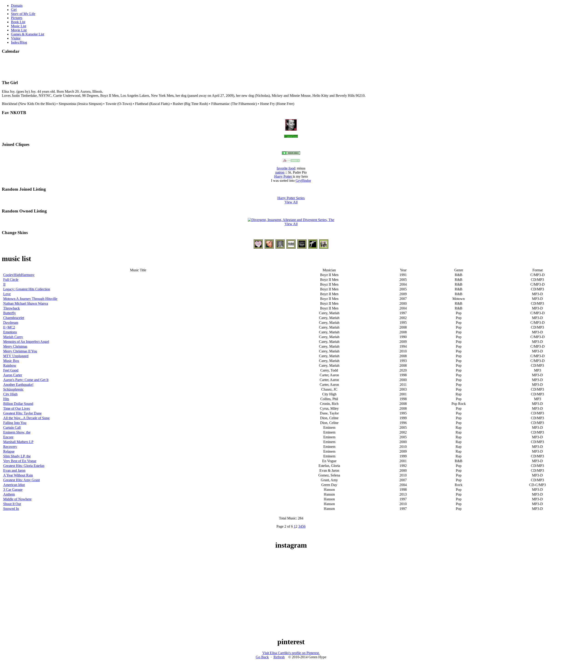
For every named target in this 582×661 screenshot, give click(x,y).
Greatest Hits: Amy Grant (21, 480)
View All (291, 202)
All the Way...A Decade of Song (26, 418)
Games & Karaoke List (27, 34)
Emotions (10, 332)
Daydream (10, 322)
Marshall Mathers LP (18, 442)
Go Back (262, 657)
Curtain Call (12, 427)
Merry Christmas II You (20, 351)
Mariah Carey (13, 337)
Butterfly (9, 313)
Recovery (10, 447)
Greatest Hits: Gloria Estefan (23, 466)
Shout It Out (12, 504)
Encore (8, 437)
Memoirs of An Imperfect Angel (26, 342)
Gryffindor (303, 180)
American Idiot (14, 485)
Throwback (11, 308)
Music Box (11, 361)
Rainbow (9, 365)
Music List (18, 26)
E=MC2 (9, 327)
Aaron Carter (12, 375)
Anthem (9, 494)
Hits (6, 399)
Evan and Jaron (14, 470)
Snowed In (11, 509)
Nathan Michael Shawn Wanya (25, 303)
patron (279, 172)
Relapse (9, 451)
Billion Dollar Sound (18, 404)
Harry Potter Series (291, 198)
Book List (18, 22)
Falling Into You (14, 423)
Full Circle (10, 280)
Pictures (16, 18)
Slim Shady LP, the (17, 456)
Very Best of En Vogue (19, 461)
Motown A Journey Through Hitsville (30, 299)
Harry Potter (283, 176)
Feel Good (10, 370)
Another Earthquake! (18, 385)
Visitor (15, 38)
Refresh (279, 657)
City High (10, 394)
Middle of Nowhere (17, 499)
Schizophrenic (13, 389)
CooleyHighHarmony (19, 275)
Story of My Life (23, 14)
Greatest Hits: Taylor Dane (22, 413)
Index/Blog (19, 42)
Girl (14, 10)
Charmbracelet (13, 318)
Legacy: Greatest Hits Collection (26, 289)
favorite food (286, 168)
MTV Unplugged (15, 356)
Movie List (19, 30)
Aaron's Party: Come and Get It (25, 380)
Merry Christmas (15, 346)
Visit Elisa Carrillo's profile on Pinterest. (291, 653)
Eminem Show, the (16, 432)
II (4, 284)
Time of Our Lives (16, 408)
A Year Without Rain (18, 475)
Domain (17, 5)
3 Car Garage (13, 489)
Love (7, 294)
